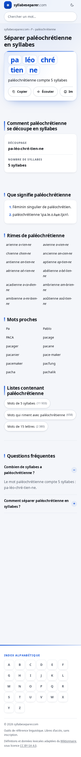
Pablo (47, 328)
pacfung (49, 363)
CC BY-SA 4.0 (28, 746)
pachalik (49, 372)
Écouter (48, 91)
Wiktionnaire (68, 741)
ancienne (57, 253)
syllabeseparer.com (16, 29)
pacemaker (14, 363)
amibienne (21, 301)
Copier (22, 91)
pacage (48, 337)
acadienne (21, 287)
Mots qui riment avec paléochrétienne (40, 415)
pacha (10, 372)
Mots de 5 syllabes (27, 403)
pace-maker (52, 355)
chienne (18, 253)
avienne (56, 244)
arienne (18, 244)
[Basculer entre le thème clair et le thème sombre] (72, 5)
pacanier (12, 355)
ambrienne (58, 287)
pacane (48, 346)
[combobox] (40, 17)
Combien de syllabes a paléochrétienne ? (23, 469)
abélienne (57, 273)
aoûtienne (57, 301)
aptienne (57, 262)
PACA (10, 337)
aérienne (20, 271)
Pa (8, 328)
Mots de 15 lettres (26, 426)
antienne (20, 262)
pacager (12, 346)
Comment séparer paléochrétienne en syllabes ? (36, 503)
